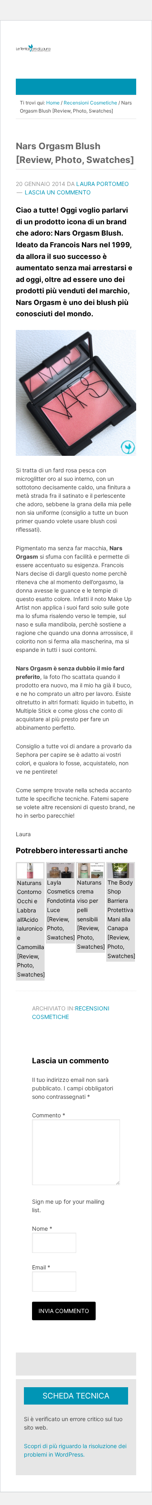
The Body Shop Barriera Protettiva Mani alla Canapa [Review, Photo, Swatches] (121, 919)
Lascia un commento (58, 192)
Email (41, 1267)
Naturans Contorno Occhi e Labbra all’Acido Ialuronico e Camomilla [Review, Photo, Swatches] (31, 928)
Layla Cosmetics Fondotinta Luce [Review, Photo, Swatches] (61, 910)
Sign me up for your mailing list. (68, 1205)
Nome (42, 1228)
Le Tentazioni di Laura (76, 48)
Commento (48, 1115)
